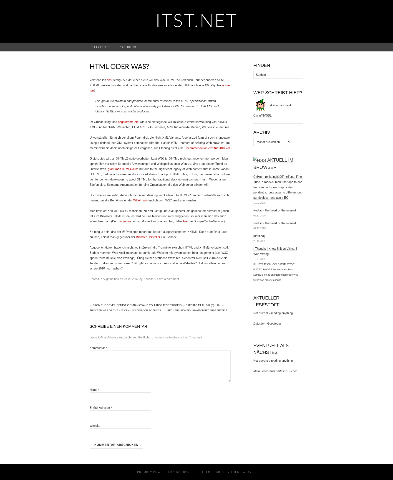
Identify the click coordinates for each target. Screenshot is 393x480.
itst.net (197, 22)
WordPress (186, 472)
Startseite (101, 47)
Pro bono (127, 47)
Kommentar (98, 348)
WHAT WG (140, 200)
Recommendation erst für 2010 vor (207, 148)
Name (94, 389)
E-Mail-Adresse (101, 407)
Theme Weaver (243, 472)
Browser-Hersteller (148, 237)
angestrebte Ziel (128, 122)
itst (270, 105)
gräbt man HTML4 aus (122, 169)
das (109, 80)
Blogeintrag (125, 221)
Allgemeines (111, 279)
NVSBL (267, 115)
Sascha (149, 279)
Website (95, 425)
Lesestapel (268, 371)
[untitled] (259, 236)
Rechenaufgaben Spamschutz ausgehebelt (199, 310)
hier (186, 221)
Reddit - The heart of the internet (274, 210)
